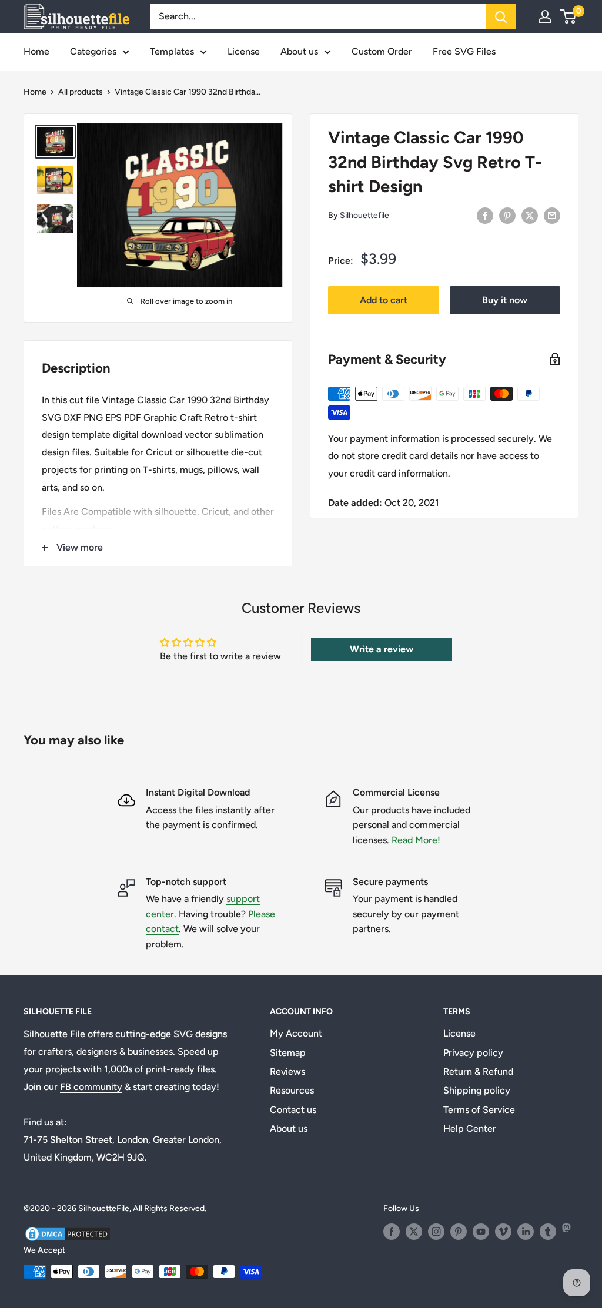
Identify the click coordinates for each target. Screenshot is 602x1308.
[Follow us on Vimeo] (503, 1231)
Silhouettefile (364, 215)
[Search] (501, 16)
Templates (172, 51)
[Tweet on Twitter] (529, 215)
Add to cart (383, 300)
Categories (93, 51)
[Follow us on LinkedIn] (525, 1231)
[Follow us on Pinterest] (458, 1231)
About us (299, 51)
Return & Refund (478, 1071)
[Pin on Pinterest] (507, 215)
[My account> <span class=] (545, 16)
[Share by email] (552, 215)
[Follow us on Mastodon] (570, 1231)
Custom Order (382, 51)
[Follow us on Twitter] (414, 1231)
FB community (91, 1086)
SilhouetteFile (103, 1208)
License (244, 51)
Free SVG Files (464, 51)
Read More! (416, 840)
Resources (292, 1090)
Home (36, 51)
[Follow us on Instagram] (436, 1231)
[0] (568, 16)
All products (80, 92)
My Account (296, 1033)
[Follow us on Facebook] (391, 1231)
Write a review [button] (381, 649)
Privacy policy (473, 1052)
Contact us (293, 1109)
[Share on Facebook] (485, 215)
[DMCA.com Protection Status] (68, 1232)
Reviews (287, 1071)
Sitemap (288, 1052)
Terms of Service (479, 1109)
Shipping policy (476, 1090)
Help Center (469, 1128)
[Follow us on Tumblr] (548, 1231)
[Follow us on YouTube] (481, 1231)
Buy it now (504, 300)
